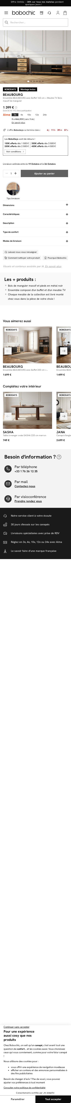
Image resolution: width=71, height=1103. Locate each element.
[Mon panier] (65, 13)
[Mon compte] (58, 13)
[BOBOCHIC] (23, 13)
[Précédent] (8, 351)
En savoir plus (53, 266)
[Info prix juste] (16, 107)
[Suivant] (63, 351)
